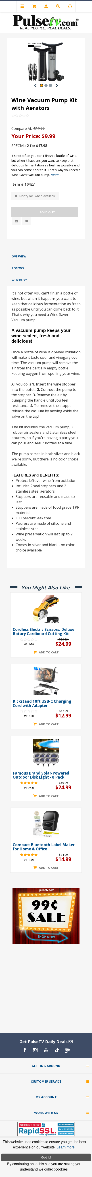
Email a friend (16, 221)
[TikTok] (56, 1050)
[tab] (46, 256)
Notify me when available (37, 196)
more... (56, 175)
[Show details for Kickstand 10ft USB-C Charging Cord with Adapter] (46, 681)
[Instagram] (35, 1050)
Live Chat (26, 221)
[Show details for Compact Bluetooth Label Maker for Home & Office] (46, 824)
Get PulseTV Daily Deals (44, 1041)
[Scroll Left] (35, 85)
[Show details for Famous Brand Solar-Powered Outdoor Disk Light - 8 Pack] (46, 752)
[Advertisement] (46, 246)
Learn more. (65, 1147)
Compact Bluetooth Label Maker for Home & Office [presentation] (44, 847)
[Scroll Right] (57, 85)
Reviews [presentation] (18, 268)
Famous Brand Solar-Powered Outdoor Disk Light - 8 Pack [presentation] (41, 775)
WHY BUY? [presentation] (19, 280)
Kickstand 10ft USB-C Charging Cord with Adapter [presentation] (42, 703)
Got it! (46, 1157)
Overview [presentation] (19, 256)
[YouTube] (46, 1050)
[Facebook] (24, 1050)
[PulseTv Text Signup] (67, 1050)
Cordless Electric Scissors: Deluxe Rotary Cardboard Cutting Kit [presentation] (43, 632)
